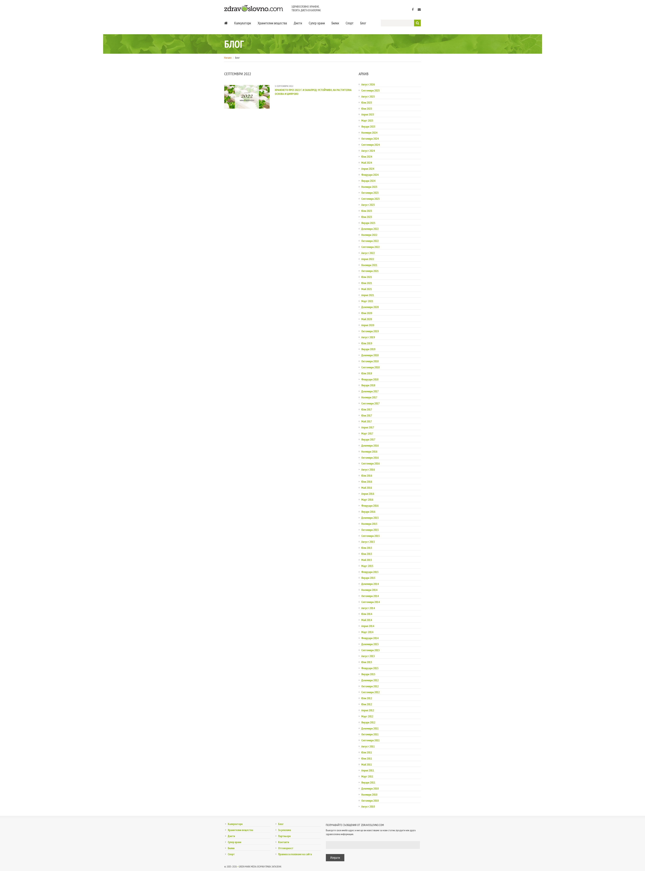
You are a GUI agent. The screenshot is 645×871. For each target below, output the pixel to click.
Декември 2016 (370, 445)
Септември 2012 (370, 692)
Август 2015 (368, 542)
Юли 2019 (366, 343)
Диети (298, 23)
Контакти (283, 842)
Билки (335, 23)
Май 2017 (366, 421)
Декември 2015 (370, 518)
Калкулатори (242, 23)
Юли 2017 (366, 409)
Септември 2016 (370, 463)
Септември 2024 (370, 145)
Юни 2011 (366, 758)
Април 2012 (367, 710)
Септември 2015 (370, 536)
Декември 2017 (370, 391)
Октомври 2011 (370, 734)
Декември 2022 (370, 229)
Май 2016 (366, 488)
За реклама (284, 830)
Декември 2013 (370, 644)
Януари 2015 (368, 578)
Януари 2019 (368, 349)
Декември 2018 (370, 355)
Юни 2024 (366, 156)
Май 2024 (366, 163)
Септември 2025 (370, 90)
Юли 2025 (366, 102)
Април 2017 (367, 427)
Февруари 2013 (369, 668)
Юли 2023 (366, 211)
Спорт (350, 23)
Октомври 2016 (370, 458)
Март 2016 (367, 499)
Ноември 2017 (369, 397)
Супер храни (317, 23)
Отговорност (285, 848)
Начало (228, 57)
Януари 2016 (368, 512)
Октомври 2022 (370, 241)
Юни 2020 (366, 313)
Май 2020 (366, 319)
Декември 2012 (370, 680)
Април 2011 (367, 770)
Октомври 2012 (370, 686)
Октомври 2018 (370, 361)
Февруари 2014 (369, 638)
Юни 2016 (366, 482)
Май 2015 (366, 560)
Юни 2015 (366, 554)
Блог (363, 23)
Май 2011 (366, 764)
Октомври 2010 (370, 801)
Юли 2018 (366, 373)
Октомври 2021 (370, 271)
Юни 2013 (366, 662)
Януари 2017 (368, 439)
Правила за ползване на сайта (295, 854)
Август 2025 (368, 96)
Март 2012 (367, 716)
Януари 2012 (368, 722)
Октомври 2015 (370, 530)
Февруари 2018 (369, 379)
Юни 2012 (366, 704)
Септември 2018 (370, 367)
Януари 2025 (368, 126)
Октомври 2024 (370, 139)
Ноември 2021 (369, 265)
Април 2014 (367, 626)
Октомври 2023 (370, 193)
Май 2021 (366, 289)
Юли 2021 (366, 277)
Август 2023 (368, 205)
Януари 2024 (368, 181)
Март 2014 (367, 632)
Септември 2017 (370, 403)
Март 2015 (367, 566)
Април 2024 (367, 169)
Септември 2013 (370, 650)
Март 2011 (367, 776)
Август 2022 (368, 253)
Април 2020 (367, 325)
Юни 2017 (366, 415)
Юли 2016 (366, 475)
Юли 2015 (366, 548)
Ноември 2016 (369, 451)
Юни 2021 (366, 283)
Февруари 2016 (369, 506)
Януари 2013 (368, 674)
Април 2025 (367, 114)
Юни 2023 (366, 217)
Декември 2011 (370, 728)
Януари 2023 (368, 223)
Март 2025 (367, 120)
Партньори (284, 836)
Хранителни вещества (272, 23)
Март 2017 (367, 433)
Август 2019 (368, 337)
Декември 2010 (370, 788)
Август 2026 (368, 84)
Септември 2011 (370, 740)
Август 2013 (368, 656)
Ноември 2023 (369, 187)
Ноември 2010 (369, 794)
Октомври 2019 (370, 331)
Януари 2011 (368, 782)
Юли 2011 (366, 752)
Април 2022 (367, 259)
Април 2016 (367, 494)
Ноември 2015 (369, 524)
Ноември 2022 (369, 235)
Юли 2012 (366, 698)
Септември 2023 (370, 199)
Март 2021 (367, 301)
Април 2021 (367, 295)
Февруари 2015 (369, 572)
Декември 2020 (370, 307)
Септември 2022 (370, 247)
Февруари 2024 (369, 175)
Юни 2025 (366, 108)
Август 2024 (368, 151)
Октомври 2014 (370, 596)
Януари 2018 (368, 385)
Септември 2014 (370, 602)
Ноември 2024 (369, 132)
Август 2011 (368, 746)
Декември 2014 (370, 584)
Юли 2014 (366, 614)
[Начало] (226, 23)
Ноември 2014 (369, 590)
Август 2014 (368, 608)
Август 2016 (368, 469)
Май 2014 (366, 620)
